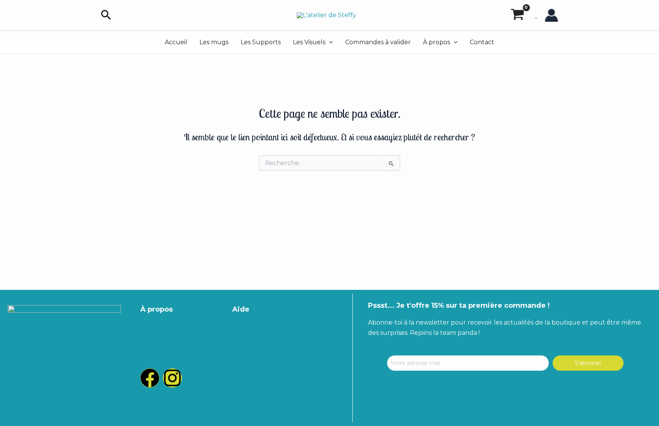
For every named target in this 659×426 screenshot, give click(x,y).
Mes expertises (162, 340)
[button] (106, 15)
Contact (482, 42)
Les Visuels (309, 42)
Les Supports (261, 42)
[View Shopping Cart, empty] (517, 15)
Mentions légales (258, 340)
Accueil (176, 42)
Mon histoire (159, 325)
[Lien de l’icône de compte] (551, 15)
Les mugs (213, 42)
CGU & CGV (249, 325)
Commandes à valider (378, 42)
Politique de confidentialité (273, 356)
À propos (436, 42)
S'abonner (588, 363)
